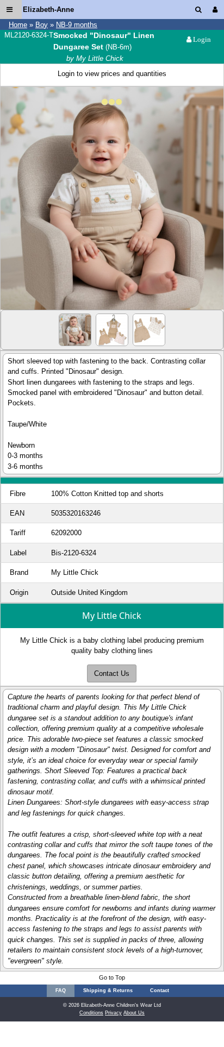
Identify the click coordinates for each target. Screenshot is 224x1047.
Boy (41, 25)
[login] (217, 9)
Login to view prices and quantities (112, 74)
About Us (134, 1012)
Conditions (91, 1012)
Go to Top (112, 977)
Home (18, 25)
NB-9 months (76, 25)
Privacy (113, 1012)
